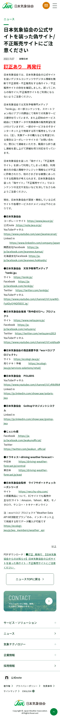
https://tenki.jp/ (23, 277)
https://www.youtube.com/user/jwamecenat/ (30, 234)
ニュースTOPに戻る (28, 579)
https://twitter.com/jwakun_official (24, 449)
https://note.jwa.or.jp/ (28, 225)
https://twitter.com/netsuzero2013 (35, 333)
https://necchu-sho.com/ (33, 491)
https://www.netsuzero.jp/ (29, 320)
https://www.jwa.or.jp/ (40, 221)
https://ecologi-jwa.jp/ (27, 359)
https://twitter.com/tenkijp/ (32, 290)
